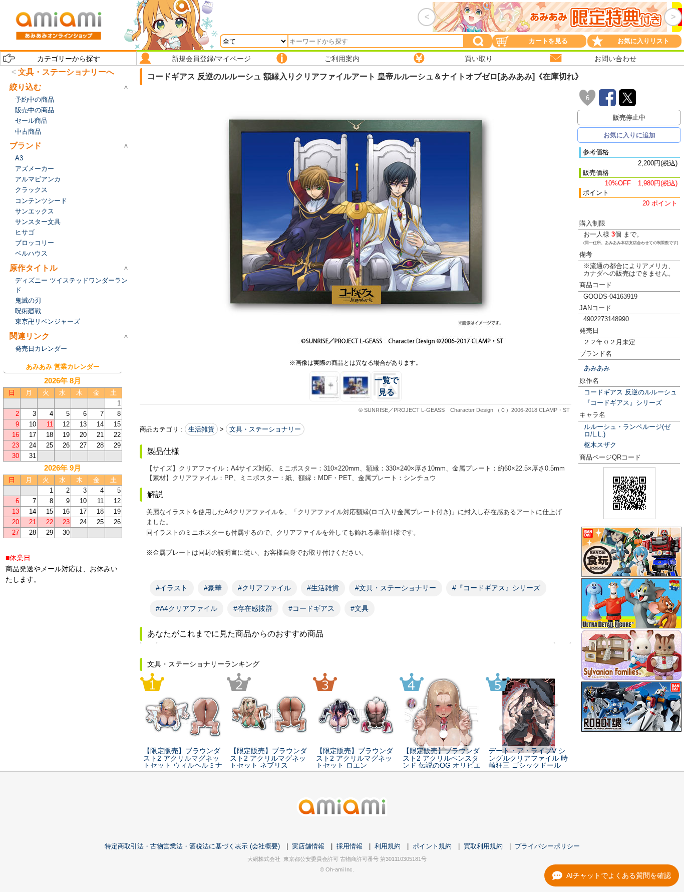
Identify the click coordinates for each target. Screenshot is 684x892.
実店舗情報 (308, 846)
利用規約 (388, 846)
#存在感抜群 (252, 608)
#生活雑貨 (323, 588)
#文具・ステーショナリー (395, 588)
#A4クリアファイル (186, 608)
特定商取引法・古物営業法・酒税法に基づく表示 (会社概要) (192, 846)
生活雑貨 (201, 429)
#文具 (360, 608)
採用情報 (349, 846)
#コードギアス (311, 608)
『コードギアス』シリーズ (623, 402)
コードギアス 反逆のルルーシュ (630, 392)
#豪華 (213, 588)
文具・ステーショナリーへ (66, 72)
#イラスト (172, 588)
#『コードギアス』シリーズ (496, 588)
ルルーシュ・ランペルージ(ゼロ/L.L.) (627, 430)
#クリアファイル (264, 588)
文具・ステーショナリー (265, 429)
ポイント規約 (432, 846)
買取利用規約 (483, 846)
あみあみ (597, 368)
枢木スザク (600, 445)
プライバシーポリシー (547, 846)
